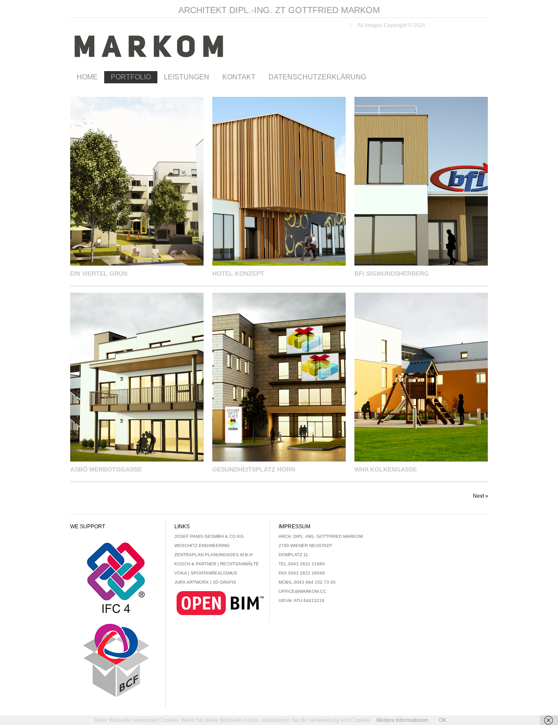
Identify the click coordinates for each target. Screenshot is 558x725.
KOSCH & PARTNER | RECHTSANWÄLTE (216, 563)
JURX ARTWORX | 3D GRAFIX (205, 582)
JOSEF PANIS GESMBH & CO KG (209, 536)
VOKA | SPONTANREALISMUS (205, 573)
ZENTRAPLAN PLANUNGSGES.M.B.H (213, 554)
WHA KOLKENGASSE (385, 469)
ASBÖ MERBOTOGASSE (106, 469)
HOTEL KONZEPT (238, 273)
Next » (480, 496)
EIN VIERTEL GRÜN (98, 273)
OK (442, 720)
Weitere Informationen (402, 720)
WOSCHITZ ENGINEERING (202, 545)
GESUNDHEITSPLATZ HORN (253, 469)
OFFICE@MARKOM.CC (302, 591)
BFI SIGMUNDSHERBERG (391, 273)
